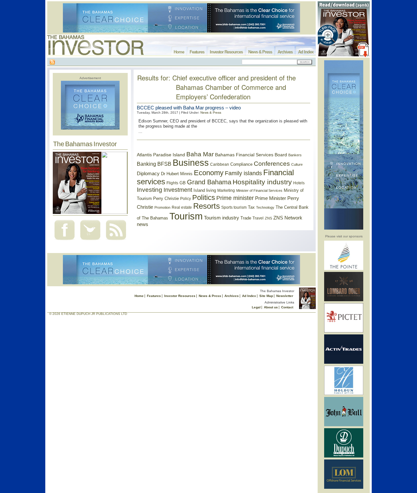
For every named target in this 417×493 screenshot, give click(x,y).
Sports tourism (234, 207)
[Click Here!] (343, 269)
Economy (208, 173)
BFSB (164, 164)
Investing (149, 189)
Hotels (299, 183)
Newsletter (284, 296)
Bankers (295, 155)
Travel (258, 218)
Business (191, 163)
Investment (178, 190)
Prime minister (235, 197)
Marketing (226, 190)
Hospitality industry (262, 182)
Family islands (243, 173)
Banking (146, 164)
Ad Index (305, 51)
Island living (205, 190)
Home (179, 51)
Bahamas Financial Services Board (251, 154)
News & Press (260, 51)
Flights (172, 183)
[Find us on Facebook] (64, 241)
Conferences (272, 163)
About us (271, 307)
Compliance (241, 164)
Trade (245, 218)
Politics (203, 197)
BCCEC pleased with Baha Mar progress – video (189, 107)
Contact (287, 307)
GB (183, 182)
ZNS (268, 218)
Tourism (186, 216)
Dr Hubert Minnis (177, 173)
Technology (265, 207)
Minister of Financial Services (259, 190)
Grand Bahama (209, 182)
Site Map (266, 296)
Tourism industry (221, 217)
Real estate (182, 207)
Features (197, 51)
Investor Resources (226, 51)
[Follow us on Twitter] (90, 241)
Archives (285, 51)
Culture (297, 164)
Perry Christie (166, 198)
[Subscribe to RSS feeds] (116, 241)
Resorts (206, 206)
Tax (251, 207)
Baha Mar (200, 154)
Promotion (162, 207)
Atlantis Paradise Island (161, 154)
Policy (185, 199)
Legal (256, 307)
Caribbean (219, 164)
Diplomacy (148, 173)
